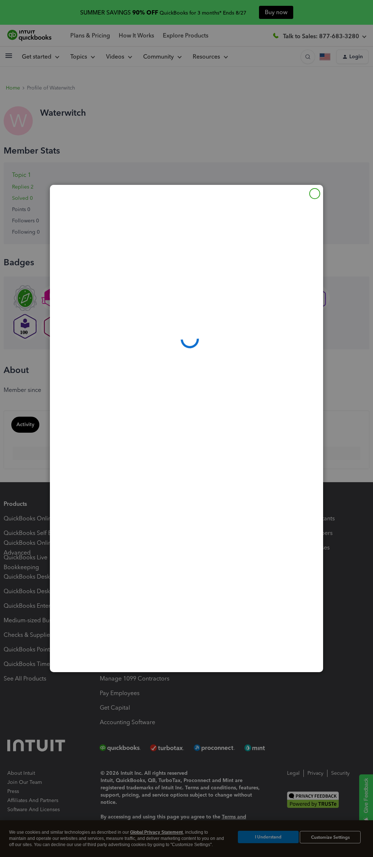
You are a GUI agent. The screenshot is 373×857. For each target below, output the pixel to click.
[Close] (314, 193)
